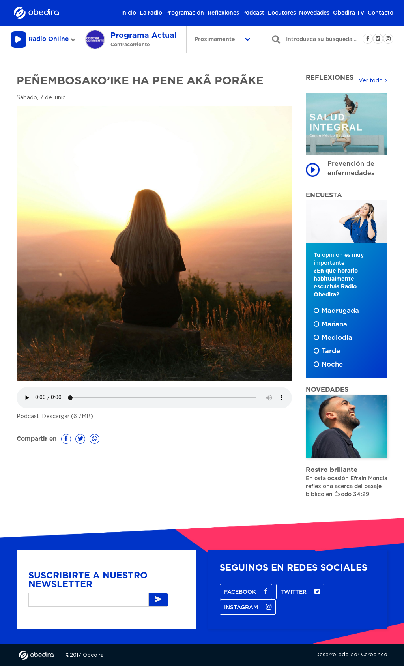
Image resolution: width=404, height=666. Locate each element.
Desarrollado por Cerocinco (351, 654)
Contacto (380, 13)
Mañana (334, 324)
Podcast (253, 13)
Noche (332, 364)
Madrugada (340, 311)
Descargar (55, 416)
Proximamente (216, 39)
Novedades (314, 13)
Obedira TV (349, 13)
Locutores (282, 13)
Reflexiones (223, 13)
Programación (184, 13)
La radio (151, 13)
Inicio (128, 13)
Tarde (331, 351)
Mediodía (337, 338)
